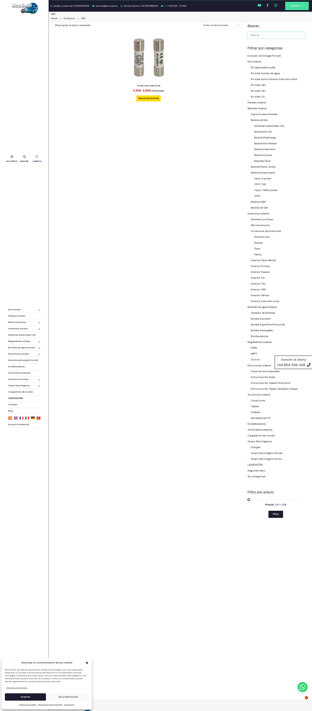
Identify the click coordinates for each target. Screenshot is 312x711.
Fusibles (255, 412)
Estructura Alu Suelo (263, 377)
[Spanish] (10, 418)
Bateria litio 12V (263, 131)
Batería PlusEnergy (265, 137)
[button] (87, 662)
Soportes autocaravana (265, 371)
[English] (16, 418)
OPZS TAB (260, 184)
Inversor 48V (258, 289)
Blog (10, 410)
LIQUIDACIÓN (255, 464)
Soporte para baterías (264, 114)
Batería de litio (259, 120)
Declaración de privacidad (50, 704)
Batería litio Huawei (265, 143)
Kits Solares (14, 309)
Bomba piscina (259, 336)
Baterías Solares (17, 322)
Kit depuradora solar (263, 67)
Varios (258, 254)
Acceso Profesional (18, 424)
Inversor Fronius (260, 266)
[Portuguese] (39, 418)
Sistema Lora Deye (262, 219)
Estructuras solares (18, 353)
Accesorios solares (18, 379)
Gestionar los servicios (16, 687)
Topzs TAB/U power (266, 190)
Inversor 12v (258, 277)
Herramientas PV (261, 418)
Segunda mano (256, 470)
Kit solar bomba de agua (265, 73)
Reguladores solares (19, 341)
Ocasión (12, 404)
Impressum (69, 704)
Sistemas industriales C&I (22, 334)
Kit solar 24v (258, 91)
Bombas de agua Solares (21, 347)
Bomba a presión (261, 318)
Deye (257, 248)
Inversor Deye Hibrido (263, 260)
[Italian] (27, 418)
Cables (255, 406)
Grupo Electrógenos (19, 385)
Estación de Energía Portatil (23, 360)
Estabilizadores (16, 366)
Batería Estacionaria (263, 172)
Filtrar (276, 514)
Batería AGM (258, 202)
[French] (22, 418)
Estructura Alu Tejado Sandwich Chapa (274, 388)
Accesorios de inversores (266, 231)
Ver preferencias (68, 697)
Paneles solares (16, 315)
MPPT (254, 353)
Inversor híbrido (260, 295)
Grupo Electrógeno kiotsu (266, 459)
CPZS (257, 196)
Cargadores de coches (20, 391)
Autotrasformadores (19, 372)
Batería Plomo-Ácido (263, 166)
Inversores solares (18, 328)
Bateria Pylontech (264, 149)
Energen (256, 447)
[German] (33, 418)
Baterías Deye (262, 161)
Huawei (258, 242)
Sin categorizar (257, 476)
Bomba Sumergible (262, 330)
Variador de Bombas (263, 313)
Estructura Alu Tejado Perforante (270, 383)
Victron (255, 359)
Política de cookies (27, 704)
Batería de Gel (259, 207)
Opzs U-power (263, 178)
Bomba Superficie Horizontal (268, 324)
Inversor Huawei (260, 272)
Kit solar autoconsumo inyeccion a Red (274, 79)
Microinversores (260, 225)
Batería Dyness (263, 155)
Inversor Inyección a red (265, 301)
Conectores (258, 400)
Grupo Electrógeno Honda (266, 453)
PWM (254, 348)
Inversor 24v (258, 283)
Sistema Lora (262, 237)
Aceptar (25, 697)
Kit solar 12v (258, 96)
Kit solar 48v (258, 85)
